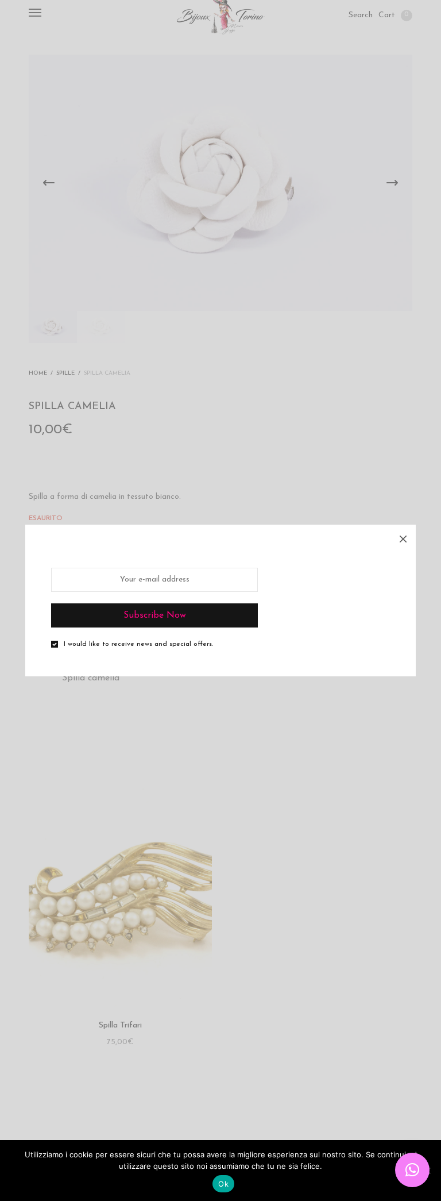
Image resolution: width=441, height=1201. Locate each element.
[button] (412, 1170)
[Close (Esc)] (403, 537)
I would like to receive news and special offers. (138, 644)
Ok (223, 1183)
